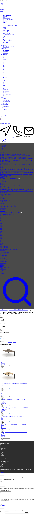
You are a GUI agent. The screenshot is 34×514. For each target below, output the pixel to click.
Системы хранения (6, 189)
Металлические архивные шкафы (4, 247)
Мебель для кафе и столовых (4, 104)
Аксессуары (15, 190)
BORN (1, 242)
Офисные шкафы (2, 204)
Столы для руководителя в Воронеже (7, 15)
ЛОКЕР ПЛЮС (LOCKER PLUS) (6, 39)
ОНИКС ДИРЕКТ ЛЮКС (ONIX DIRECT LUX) (8, 19)
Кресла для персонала (5, 52)
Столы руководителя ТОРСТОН (11, 157)
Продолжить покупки (2, 505)
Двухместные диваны (6, 214)
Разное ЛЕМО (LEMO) (21, 171)
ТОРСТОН (4, 17)
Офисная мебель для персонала (4, 23)
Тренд (0, 232)
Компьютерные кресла (5, 53)
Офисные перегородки (4, 114)
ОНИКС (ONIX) (4, 29)
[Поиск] (6, 0)
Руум (0, 224)
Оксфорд (4, 80)
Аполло (3, 74)
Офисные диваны (5, 55)
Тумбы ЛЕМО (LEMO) (8, 171)
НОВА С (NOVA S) (2, 173)
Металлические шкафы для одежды (4, 246)
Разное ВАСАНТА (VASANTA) (3, 176)
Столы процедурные (7, 249)
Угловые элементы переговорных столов (13, 206)
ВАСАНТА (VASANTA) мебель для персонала (8, 26)
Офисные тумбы (4, 44)
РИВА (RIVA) (4, 28)
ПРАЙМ (1, 244)
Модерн (3, 68)
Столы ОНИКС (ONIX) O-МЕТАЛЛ (4, 185)
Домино (1, 233)
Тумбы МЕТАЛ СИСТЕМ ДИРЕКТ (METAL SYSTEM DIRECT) (9, 164)
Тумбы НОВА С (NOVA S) (9, 174)
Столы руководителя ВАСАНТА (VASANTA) (16, 158)
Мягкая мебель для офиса (4, 54)
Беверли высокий (5, 77)
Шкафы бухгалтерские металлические (7, 94)
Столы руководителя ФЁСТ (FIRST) (12, 168)
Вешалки (2, 107)
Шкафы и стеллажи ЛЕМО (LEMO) (15, 171)
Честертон (1, 239)
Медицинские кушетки (2, 249)
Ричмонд (4, 79)
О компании (2, 2)
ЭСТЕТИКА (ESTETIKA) (6, 36)
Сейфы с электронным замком (6, 102)
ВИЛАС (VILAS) (2, 152)
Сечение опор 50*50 (11, 190)
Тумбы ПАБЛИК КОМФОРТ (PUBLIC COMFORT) (18, 172)
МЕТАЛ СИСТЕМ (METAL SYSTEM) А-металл (5, 193)
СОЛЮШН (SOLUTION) (3, 181)
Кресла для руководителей (6, 50)
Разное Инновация (15, 178)
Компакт (4, 67)
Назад (3, 14)
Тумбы (28, 189)
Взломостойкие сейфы (2, 257)
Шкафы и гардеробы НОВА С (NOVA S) (24, 174)
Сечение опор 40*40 (6, 190)
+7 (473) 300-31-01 (2, 8)
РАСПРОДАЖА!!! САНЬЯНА (6, 31)
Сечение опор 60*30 (14, 191)
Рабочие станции (2, 189)
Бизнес (3, 65)
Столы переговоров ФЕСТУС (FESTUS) (4, 154)
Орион (3, 72)
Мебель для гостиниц (3, 116)
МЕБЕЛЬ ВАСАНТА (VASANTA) (6, 18)
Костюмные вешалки (5, 109)
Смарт (3, 57)
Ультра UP (4, 83)
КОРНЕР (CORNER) (5, 21)
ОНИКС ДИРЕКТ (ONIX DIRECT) (4, 159)
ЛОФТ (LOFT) (4, 35)
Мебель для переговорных (4, 45)
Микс (0, 241)
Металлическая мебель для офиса (5, 87)
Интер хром (4, 84)
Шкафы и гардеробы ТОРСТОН (22, 157)
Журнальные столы (3, 48)
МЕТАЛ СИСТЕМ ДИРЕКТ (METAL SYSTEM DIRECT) (6, 163)
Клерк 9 (3, 56)
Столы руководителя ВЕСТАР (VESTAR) (14, 155)
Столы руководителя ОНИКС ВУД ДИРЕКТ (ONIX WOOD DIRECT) (24, 169)
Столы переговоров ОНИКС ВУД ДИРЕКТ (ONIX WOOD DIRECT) (8, 169)
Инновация (4, 113)
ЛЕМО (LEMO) (2, 170)
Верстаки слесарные (5, 92)
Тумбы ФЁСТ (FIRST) (19, 168)
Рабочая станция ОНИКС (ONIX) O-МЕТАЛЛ (13, 185)
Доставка (2, 4)
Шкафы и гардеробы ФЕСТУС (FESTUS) (23, 154)
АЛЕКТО (1, 218)
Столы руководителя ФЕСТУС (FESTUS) (14, 154)
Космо (3, 63)
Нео (0, 221)
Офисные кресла (3, 463)
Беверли (1, 235)
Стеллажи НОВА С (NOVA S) (15, 174)
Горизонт (4, 66)
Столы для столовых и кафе (6, 106)
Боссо (3, 62)
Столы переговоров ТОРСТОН (3, 157)
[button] (17, 1)
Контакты (2, 5)
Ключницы (4, 95)
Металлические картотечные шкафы (7, 90)
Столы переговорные (15, 189)
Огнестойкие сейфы (5, 99)
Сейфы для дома (2, 260)
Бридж (3, 75)
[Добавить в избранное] (0, 315)
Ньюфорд (4, 58)
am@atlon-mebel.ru (2, 9)
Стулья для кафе (4, 105)
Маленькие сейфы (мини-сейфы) (6, 101)
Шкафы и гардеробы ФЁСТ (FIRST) (26, 168)
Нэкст (0, 227)
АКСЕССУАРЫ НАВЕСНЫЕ (6, 42)
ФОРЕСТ (4, 86)
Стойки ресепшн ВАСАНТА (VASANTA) (4, 267)
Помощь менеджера (2, 324)
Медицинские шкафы (16, 249)
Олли (0, 236)
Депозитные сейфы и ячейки (6, 103)
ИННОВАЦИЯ (4, 27)
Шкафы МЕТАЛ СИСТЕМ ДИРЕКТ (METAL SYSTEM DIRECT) (24, 164)
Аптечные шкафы (12, 249)
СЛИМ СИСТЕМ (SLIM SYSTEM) (7, 33)
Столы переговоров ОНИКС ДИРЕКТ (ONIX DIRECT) (6, 160)
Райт (0, 230)
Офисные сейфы (4, 98)
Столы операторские (10, 189)
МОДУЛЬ (4, 85)
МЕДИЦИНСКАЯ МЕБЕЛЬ (6, 91)
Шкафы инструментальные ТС (3, 255)
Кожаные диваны (2, 214)
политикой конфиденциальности (12, 342)
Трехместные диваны (11, 214)
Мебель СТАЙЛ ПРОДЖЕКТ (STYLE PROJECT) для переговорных (10, 46)
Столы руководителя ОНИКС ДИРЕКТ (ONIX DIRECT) (19, 160)
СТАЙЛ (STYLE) (5, 112)
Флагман (4, 64)
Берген (3, 69)
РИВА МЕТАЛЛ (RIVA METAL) (3, 201)
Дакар (3, 81)
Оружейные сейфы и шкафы (6, 100)
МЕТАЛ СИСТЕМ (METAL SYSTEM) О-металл (8, 34)
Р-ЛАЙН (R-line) (4, 115)
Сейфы (2, 97)
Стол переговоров (2, 207)
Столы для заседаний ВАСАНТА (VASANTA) (5, 158)
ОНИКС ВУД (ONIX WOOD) (6, 32)
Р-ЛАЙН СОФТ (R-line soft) (3, 269)
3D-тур (2, 3)
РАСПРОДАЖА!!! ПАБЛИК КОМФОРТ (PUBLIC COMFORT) (10, 25)
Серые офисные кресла (5, 51)
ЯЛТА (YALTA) (2, 166)
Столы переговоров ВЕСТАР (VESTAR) (4, 155)
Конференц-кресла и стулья (6, 47)
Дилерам (2, 271)
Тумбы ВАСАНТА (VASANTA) (24, 158)
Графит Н (4, 70)
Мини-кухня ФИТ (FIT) (2, 198)
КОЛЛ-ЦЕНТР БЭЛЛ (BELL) (3, 196)
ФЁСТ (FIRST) (4, 22)
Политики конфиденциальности (5, 500)
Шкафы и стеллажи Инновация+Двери (8, 178)
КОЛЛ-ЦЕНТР (4, 37)
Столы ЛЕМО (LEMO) (2, 171)
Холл (3, 82)
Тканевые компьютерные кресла (9, 212)
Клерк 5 (1, 215)
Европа (3, 78)
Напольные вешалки (2, 264)
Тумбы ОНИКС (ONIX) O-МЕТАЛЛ (23, 185)
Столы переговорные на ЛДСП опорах (22, 189)
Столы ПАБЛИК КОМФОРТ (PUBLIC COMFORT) (6, 172)
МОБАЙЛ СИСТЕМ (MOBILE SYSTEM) (7, 40)
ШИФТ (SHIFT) (4, 20)
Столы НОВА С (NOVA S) (3, 174)
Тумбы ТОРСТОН (17, 157)
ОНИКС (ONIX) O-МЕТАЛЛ (6, 30)
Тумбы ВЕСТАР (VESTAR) (22, 155)
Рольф (3, 71)
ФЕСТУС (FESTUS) (5, 16)
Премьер (1, 238)
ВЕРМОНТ (1, 245)
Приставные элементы (19, 190)
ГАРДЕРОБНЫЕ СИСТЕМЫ (6, 96)
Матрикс (4, 61)
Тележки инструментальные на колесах (4, 252)
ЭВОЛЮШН (4, 59)
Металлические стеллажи (5, 89)
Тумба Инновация (2, 178)
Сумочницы (4, 93)
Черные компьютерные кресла (16, 212)
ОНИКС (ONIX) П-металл (3, 186)
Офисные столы (4, 43)
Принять (27, 512)
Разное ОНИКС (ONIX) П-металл (8, 187)
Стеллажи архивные (2, 250)
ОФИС (3, 60)
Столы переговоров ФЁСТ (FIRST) (4, 168)
